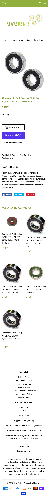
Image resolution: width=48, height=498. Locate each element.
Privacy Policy (24, 377)
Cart (44, 3)
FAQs (24, 411)
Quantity (5, 115)
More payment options (13, 142)
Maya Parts (17, 483)
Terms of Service (24, 384)
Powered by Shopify (31, 483)
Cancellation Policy (24, 394)
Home (4, 40)
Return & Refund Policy (24, 380)
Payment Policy (24, 398)
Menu (7, 3)
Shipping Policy (24, 387)
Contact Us (24, 407)
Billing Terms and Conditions (24, 391)
